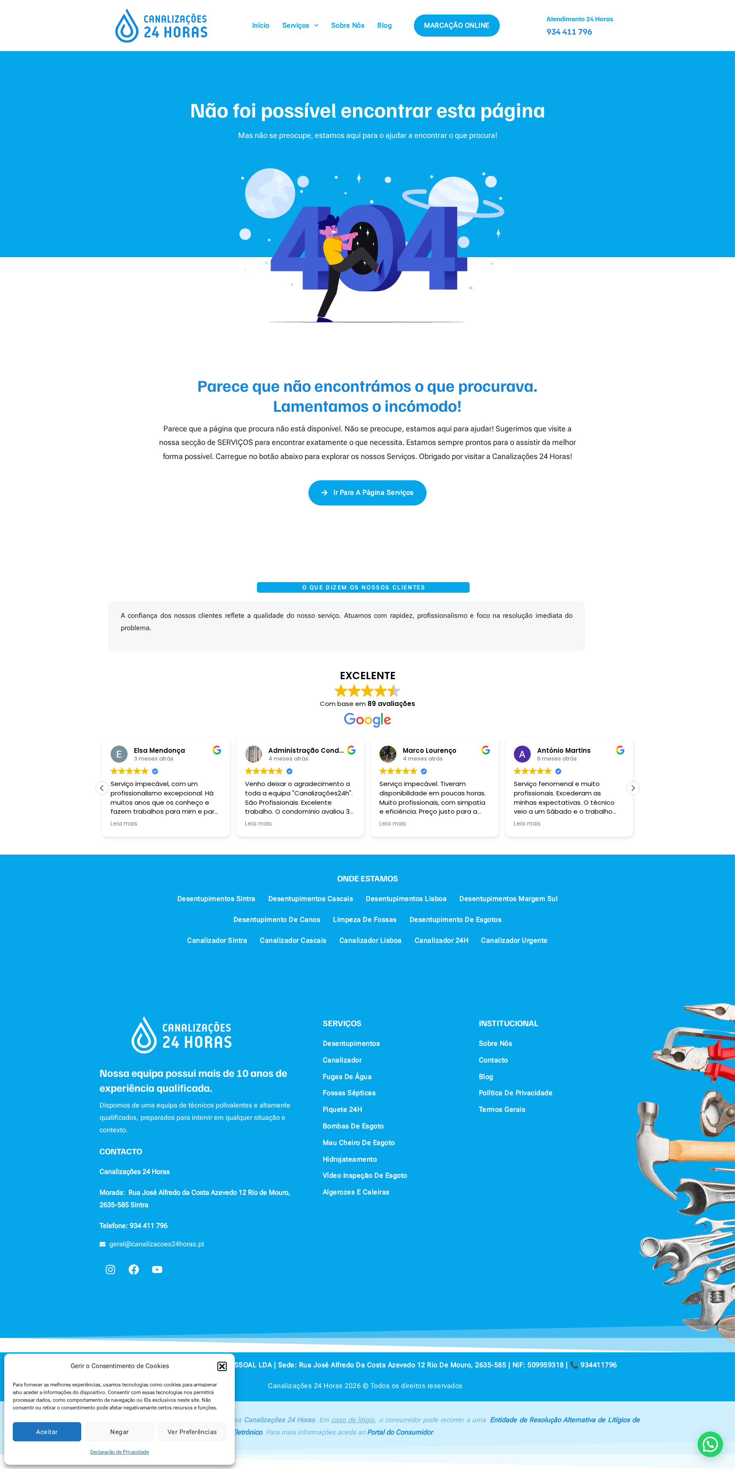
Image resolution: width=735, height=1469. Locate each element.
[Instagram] (110, 1269)
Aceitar (47, 1432)
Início (261, 25)
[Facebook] (133, 1269)
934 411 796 (569, 31)
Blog (384, 25)
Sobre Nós (348, 25)
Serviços (296, 25)
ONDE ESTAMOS (367, 878)
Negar (119, 1432)
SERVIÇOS (342, 1022)
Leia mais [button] (124, 824)
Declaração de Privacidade (119, 1452)
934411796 (599, 1365)
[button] (222, 1366)
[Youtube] (157, 1269)
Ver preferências (192, 1432)
